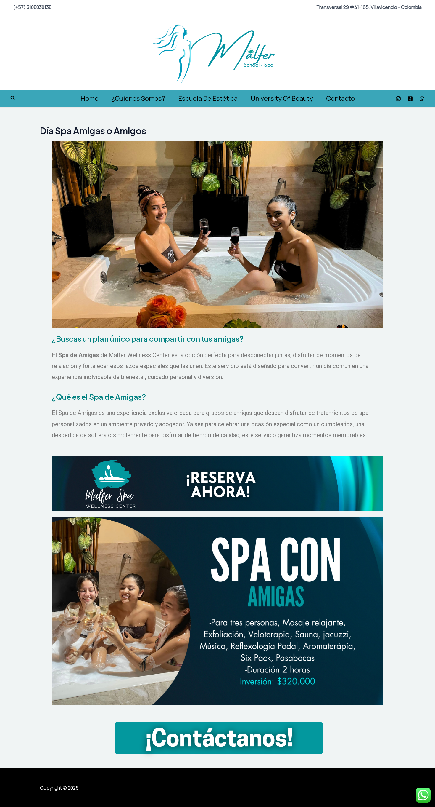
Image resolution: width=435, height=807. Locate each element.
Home (89, 98)
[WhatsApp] (422, 98)
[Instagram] (398, 98)
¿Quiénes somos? (138, 98)
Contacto (340, 98)
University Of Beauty (282, 98)
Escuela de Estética (208, 98)
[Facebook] (410, 98)
